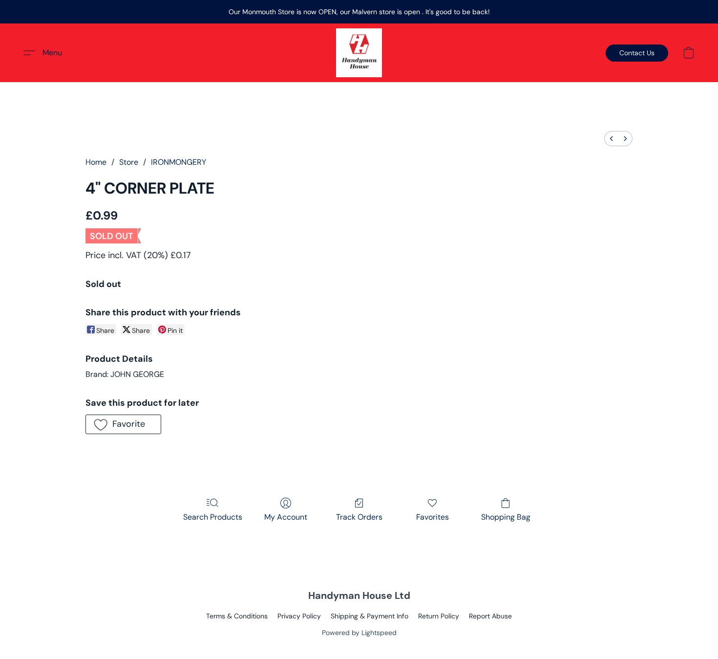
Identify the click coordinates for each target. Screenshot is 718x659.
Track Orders (359, 517)
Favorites (432, 517)
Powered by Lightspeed (359, 632)
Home (95, 162)
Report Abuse (490, 616)
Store (128, 162)
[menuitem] (611, 139)
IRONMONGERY (178, 162)
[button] (358, 52)
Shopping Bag (505, 517)
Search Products (212, 517)
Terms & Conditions (237, 616)
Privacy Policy (299, 616)
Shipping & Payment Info (369, 616)
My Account (285, 517)
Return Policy (438, 616)
